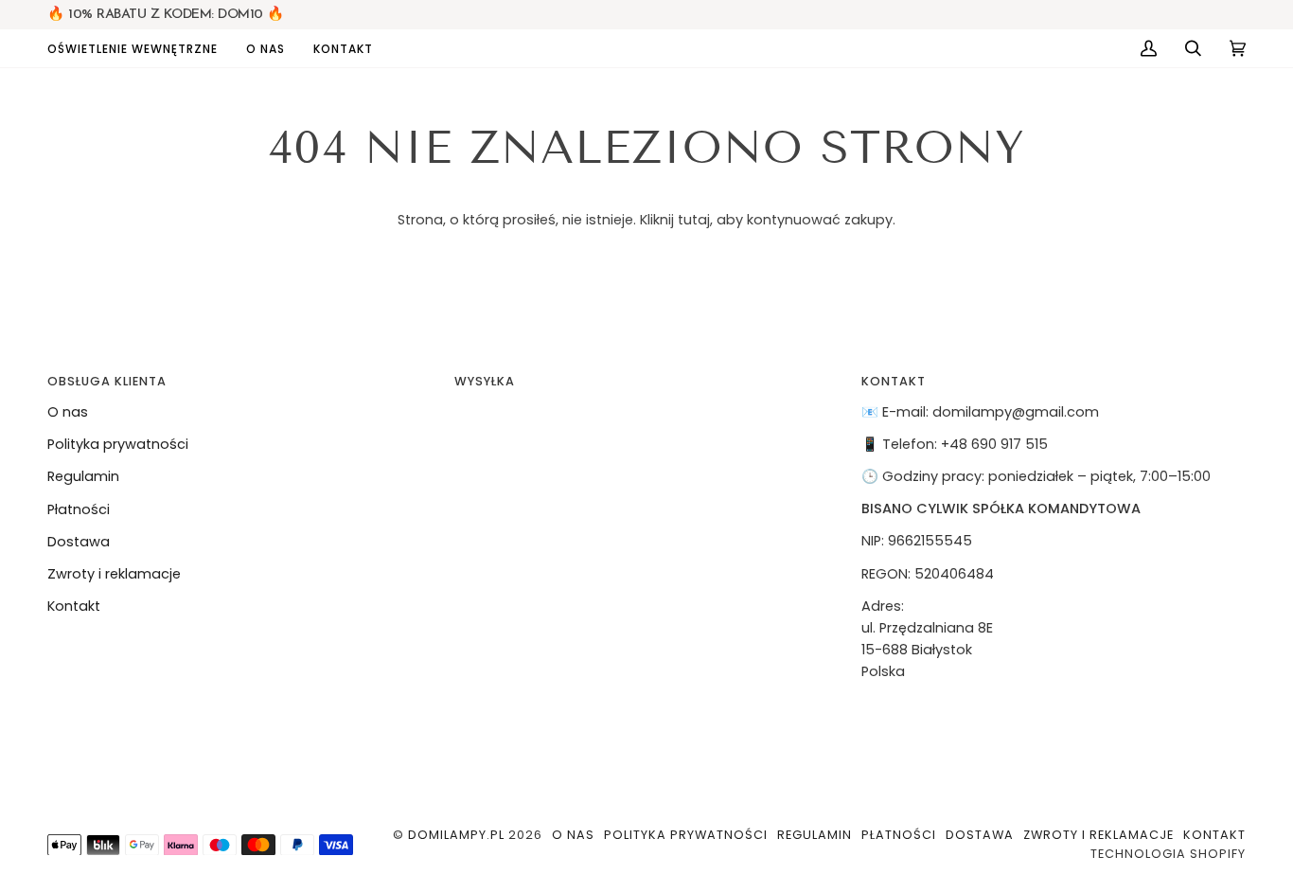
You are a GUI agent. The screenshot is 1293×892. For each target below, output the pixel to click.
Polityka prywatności (117, 444)
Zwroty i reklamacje (114, 573)
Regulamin (83, 476)
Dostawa (78, 541)
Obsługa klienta (107, 381)
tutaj (694, 219)
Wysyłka (484, 381)
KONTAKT (893, 381)
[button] (139, 48)
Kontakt (73, 606)
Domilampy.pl (456, 835)
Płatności (78, 509)
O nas (67, 411)
